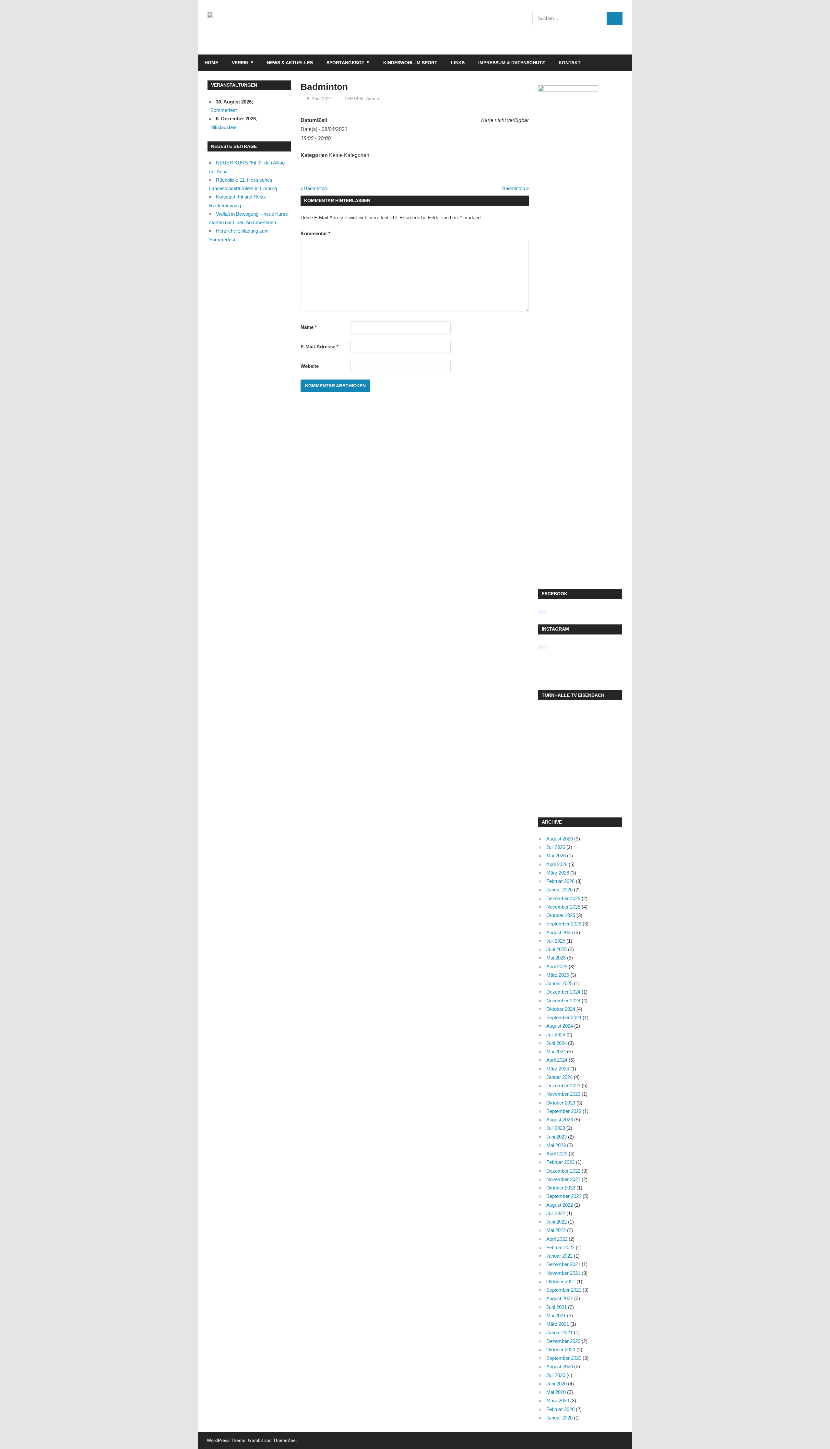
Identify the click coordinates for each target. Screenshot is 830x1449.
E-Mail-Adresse (319, 346)
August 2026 (559, 838)
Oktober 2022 (560, 1187)
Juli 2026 (555, 847)
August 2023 (559, 1119)
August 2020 (559, 1366)
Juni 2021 (556, 1307)
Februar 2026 (560, 881)
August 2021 (559, 1298)
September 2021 (563, 1290)
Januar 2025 (559, 983)
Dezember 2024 (563, 992)
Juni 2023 (556, 1137)
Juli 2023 (555, 1128)
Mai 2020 (556, 1392)
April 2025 (556, 966)
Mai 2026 (556, 855)
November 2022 (563, 1179)
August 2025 (559, 932)
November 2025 (563, 907)
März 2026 (557, 872)
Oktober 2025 (560, 915)
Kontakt (570, 62)
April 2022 (556, 1239)
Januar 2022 (559, 1256)
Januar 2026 (559, 889)
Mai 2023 (556, 1145)
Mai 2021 (556, 1315)
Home (211, 62)
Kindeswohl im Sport (410, 62)
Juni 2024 (556, 1043)
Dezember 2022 (563, 1171)
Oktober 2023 (560, 1102)
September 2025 (563, 923)
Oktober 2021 (560, 1281)
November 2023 (563, 1094)
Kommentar (315, 233)
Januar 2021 (559, 1332)
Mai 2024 (556, 1051)
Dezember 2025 (563, 898)
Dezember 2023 (563, 1085)
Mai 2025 (556, 957)
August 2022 (559, 1205)
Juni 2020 (556, 1383)
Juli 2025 (555, 941)
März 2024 (557, 1068)
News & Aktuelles (290, 62)
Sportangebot (345, 62)
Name (309, 327)
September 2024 (563, 1017)
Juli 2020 (555, 1375)
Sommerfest (223, 110)
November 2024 (563, 1000)
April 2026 (556, 864)
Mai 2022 (556, 1230)
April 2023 (556, 1153)
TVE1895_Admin (361, 98)
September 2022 (563, 1196)
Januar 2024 (559, 1077)
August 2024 (559, 1026)
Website (310, 366)
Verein (240, 62)
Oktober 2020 (560, 1349)
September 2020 (563, 1358)
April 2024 (556, 1060)
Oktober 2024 (560, 1009)
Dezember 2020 (563, 1341)
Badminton (315, 188)
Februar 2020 (560, 1409)
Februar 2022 (560, 1247)
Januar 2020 (559, 1417)
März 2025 (557, 975)
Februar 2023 (560, 1162)
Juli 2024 (555, 1034)
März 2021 (557, 1324)
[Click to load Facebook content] (542, 612)
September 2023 (563, 1111)
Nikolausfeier (224, 127)
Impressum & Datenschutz (511, 62)
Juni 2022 (556, 1222)
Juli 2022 (555, 1213)
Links (458, 62)
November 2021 (563, 1273)
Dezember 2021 (563, 1264)
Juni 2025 (556, 949)
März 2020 (557, 1400)
